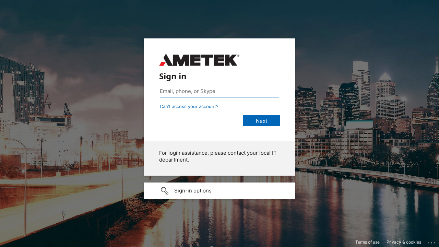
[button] (219, 191)
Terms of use (367, 242)
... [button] (432, 241)
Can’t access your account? (189, 106)
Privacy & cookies (404, 242)
